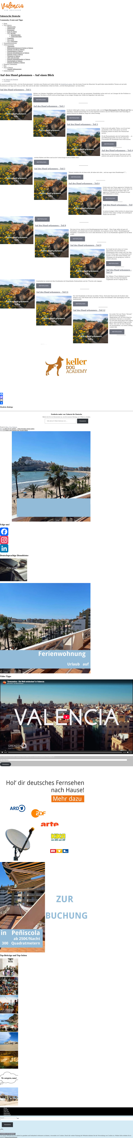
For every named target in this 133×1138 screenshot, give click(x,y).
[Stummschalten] (128, 752)
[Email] (66, 400)
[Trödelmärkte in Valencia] (9, 994)
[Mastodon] (66, 397)
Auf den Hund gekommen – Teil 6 (84, 183)
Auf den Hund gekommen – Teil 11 (52, 292)
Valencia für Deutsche (10, 16)
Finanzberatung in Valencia (15, 51)
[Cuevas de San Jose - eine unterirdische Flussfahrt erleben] (9, 1068)
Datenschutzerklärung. (11, 1137)
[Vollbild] (131, 752)
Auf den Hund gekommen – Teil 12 (89, 310)
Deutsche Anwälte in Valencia (15, 49)
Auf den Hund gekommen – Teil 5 (49, 168)
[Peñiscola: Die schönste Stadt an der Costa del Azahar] (9, 1050)
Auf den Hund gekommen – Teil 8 (50, 225)
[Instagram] (66, 540)
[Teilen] (66, 402)
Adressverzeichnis (9, 44)
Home (5, 23)
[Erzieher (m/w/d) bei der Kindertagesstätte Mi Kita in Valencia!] (9, 976)
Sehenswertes (11, 28)
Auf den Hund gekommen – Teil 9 (85, 245)
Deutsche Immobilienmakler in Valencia (18, 59)
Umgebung (10, 38)
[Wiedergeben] (2, 752)
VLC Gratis (10, 40)
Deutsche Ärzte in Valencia (15, 54)
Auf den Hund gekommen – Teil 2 (49, 106)
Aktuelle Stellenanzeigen (14, 69)
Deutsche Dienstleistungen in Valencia (18, 53)
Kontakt (6, 1110)
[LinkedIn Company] (66, 548)
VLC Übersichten (12, 41)
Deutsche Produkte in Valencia (16, 62)
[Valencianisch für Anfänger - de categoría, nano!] (9, 1086)
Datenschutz (7, 1114)
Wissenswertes (11, 27)
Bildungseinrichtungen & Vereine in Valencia (20, 48)
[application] (66, 716)
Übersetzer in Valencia (13, 56)
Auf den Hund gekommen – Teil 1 (15, 89)
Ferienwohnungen (9, 70)
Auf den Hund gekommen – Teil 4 (117, 150)
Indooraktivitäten (16, 35)
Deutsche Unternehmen (10, 64)
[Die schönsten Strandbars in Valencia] (9, 1105)
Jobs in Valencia (8, 67)
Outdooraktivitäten (16, 36)
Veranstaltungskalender (10, 43)
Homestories (10, 30)
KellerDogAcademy (67, 84)
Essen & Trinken (12, 31)
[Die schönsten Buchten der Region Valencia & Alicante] (9, 1031)
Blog (5, 66)
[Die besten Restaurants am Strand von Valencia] (9, 1013)
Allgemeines (10, 46)
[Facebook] (66, 394)
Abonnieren (82, 421)
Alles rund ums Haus (13, 57)
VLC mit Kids (11, 33)
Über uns (6, 1111)
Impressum (7, 1113)
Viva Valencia (8, 25)
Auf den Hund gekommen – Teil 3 (82, 124)
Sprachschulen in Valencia (14, 61)
